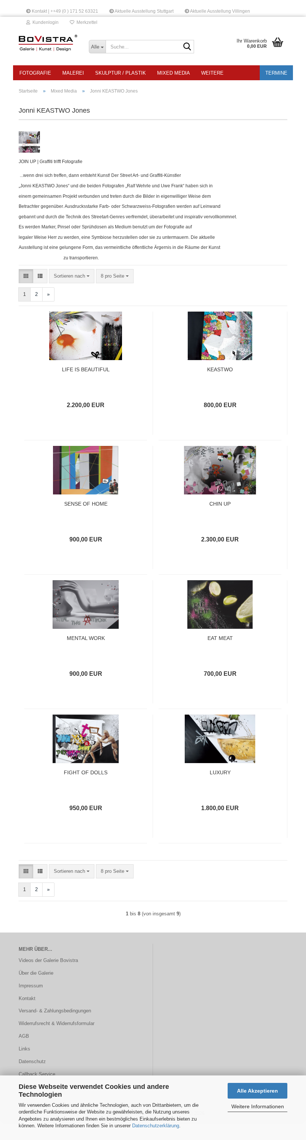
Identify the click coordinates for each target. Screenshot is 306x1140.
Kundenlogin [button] (44, 22)
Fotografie (35, 73)
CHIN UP (220, 504)
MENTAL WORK (86, 638)
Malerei (73, 73)
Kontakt (27, 998)
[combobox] (71, 276)
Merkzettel (85, 22)
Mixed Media (173, 73)
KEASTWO (220, 369)
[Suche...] (187, 47)
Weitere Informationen (257, 1106)
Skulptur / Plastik (120, 73)
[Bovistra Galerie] (48, 43)
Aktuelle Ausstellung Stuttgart (144, 11)
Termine (276, 73)
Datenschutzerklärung (155, 1125)
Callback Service (37, 1074)
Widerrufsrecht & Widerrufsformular (56, 1023)
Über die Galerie (36, 973)
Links (24, 1049)
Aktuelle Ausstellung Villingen (219, 11)
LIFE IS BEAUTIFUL (86, 369)
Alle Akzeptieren (257, 1091)
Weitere (212, 73)
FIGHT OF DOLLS (85, 772)
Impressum (31, 985)
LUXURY (220, 772)
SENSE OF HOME (85, 504)
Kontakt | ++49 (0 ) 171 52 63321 (64, 11)
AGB (24, 1036)
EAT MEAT (220, 638)
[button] (26, 276)
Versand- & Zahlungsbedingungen (55, 1010)
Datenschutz (32, 1061)
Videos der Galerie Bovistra (48, 960)
